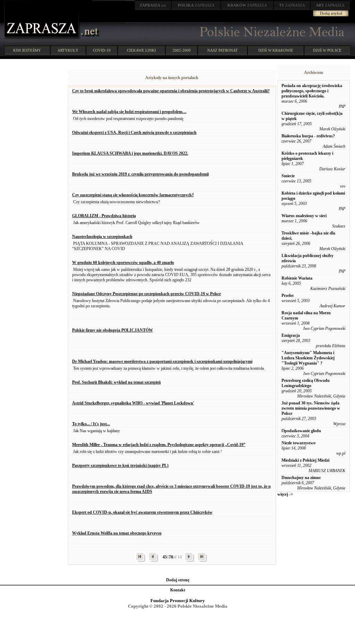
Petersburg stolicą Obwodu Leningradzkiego (306, 383)
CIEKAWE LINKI (141, 50)
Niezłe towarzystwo (298, 442)
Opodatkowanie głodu (301, 430)
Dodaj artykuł (331, 13)
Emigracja (291, 335)
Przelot (288, 295)
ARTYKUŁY (68, 50)
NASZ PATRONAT (222, 50)
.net (153, 5)
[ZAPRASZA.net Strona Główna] (42, 38)
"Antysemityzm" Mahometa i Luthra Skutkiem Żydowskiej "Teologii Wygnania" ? (308, 358)
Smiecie (288, 175)
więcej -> (285, 494)
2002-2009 (182, 50)
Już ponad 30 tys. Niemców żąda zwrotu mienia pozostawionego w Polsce (311, 408)
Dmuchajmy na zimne (301, 477)
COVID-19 (102, 50)
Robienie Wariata (297, 278)
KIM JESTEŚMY (27, 50)
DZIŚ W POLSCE (327, 50)
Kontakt (177, 590)
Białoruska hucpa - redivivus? (308, 136)
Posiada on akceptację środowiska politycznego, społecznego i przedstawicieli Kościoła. (312, 91)
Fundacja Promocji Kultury (177, 600)
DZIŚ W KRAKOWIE (275, 50)
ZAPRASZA (196, 5)
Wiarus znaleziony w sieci (304, 215)
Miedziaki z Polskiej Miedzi (305, 460)
